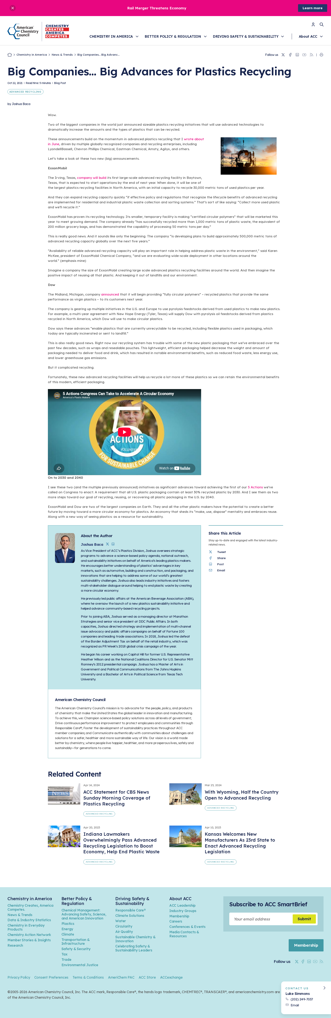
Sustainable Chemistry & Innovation (135, 939)
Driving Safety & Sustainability (245, 36)
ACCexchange (171, 977)
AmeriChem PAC (121, 977)
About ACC (308, 36)
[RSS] (311, 55)
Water (120, 921)
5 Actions (255, 487)
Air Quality (124, 931)
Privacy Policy (18, 977)
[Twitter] (283, 55)
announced (110, 294)
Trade (66, 959)
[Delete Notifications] (13, 8)
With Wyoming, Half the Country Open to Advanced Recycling (242, 795)
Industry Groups (182, 911)
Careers (175, 921)
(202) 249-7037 (302, 999)
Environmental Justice (79, 965)
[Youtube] (304, 55)
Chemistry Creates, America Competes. (30, 907)
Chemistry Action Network (29, 934)
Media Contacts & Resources (184, 934)
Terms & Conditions (88, 977)
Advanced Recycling (25, 91)
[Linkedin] (297, 55)
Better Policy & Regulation (173, 36)
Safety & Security (76, 949)
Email (295, 1005)
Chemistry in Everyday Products (26, 927)
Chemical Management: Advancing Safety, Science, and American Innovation (83, 914)
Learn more (313, 8)
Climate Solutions (129, 915)
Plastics (67, 923)
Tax (64, 954)
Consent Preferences (51, 977)
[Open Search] (322, 24)
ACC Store (147, 977)
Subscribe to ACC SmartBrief (268, 904)
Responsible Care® (130, 910)
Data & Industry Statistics (29, 920)
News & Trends (62, 54)
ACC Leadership (182, 905)
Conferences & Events (187, 926)
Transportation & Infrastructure (75, 941)
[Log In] (313, 26)
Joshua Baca (21, 104)
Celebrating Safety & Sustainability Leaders (133, 948)
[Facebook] (290, 55)
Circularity (123, 926)
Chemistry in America (111, 36)
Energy (67, 929)
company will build (91, 178)
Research (15, 945)
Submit (304, 918)
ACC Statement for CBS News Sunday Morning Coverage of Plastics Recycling (116, 797)
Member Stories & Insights (29, 940)
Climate (67, 934)
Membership (179, 916)
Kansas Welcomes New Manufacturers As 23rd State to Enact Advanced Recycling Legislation (240, 842)
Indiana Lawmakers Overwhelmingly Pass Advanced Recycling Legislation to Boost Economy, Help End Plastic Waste (121, 842)
